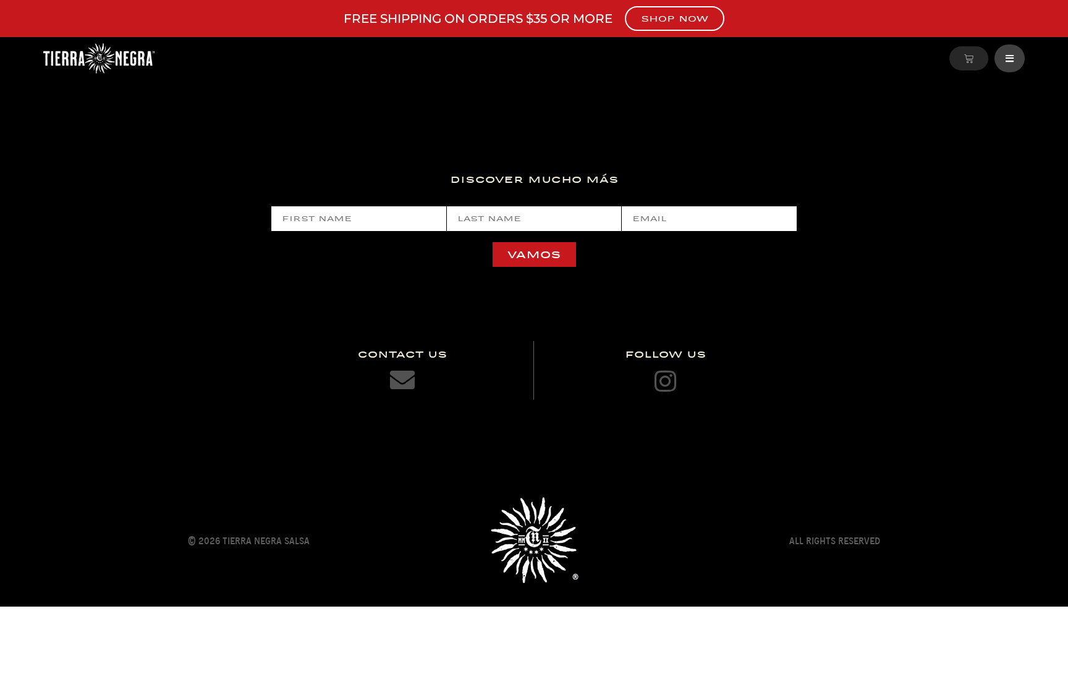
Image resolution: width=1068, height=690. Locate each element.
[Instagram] (665, 381)
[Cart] (968, 58)
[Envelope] (402, 380)
